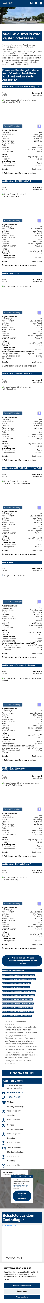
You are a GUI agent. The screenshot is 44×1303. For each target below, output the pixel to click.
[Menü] (41, 3)
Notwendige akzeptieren (22, 1285)
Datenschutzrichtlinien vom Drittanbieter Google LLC (20, 1186)
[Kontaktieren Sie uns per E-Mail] (36, 3)
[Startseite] (7, 2)
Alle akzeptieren (22, 1297)
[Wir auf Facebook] (31, 3)
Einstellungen (22, 1291)
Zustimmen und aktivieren (22, 1196)
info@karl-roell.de (15, 1092)
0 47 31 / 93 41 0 (14, 1097)
